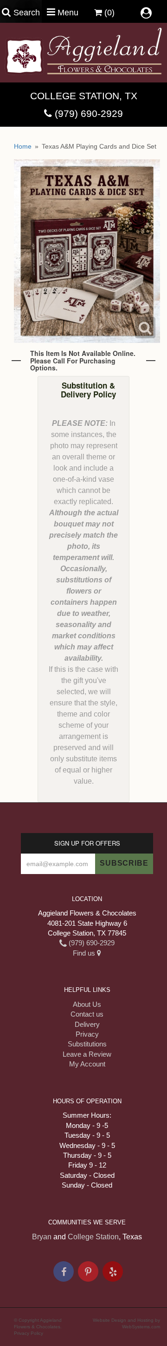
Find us (85, 953)
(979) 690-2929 (89, 113)
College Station (93, 1237)
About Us (87, 1004)
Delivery (87, 1024)
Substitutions (87, 1044)
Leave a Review (87, 1054)
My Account (87, 1064)
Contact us (87, 1014)
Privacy (87, 1034)
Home (23, 146)
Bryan (41, 1237)
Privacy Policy (28, 1333)
